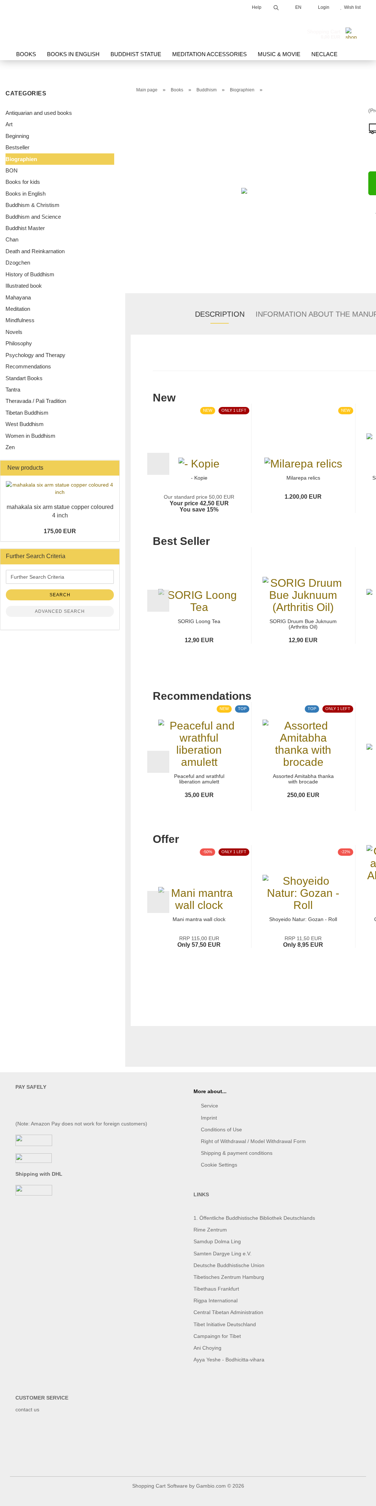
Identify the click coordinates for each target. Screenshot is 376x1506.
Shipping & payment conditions (236, 1153)
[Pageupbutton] (356, 1495)
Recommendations (28, 366)
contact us (27, 1409)
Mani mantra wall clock (199, 919)
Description (220, 314)
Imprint (209, 1118)
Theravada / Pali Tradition (36, 401)
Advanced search (60, 611)
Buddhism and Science (33, 217)
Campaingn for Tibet (217, 1336)
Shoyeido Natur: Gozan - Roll (303, 919)
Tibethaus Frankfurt (216, 1289)
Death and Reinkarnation (35, 251)
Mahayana (18, 297)
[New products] (111, 468)
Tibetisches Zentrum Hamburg (229, 1277)
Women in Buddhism (30, 436)
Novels (14, 332)
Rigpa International (216, 1300)
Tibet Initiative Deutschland (225, 1324)
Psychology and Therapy (35, 355)
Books (26, 54)
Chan (12, 239)
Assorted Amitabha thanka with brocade (303, 779)
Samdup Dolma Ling (217, 1241)
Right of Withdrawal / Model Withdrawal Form (253, 1141)
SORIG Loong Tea (199, 621)
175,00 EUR (60, 531)
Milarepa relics (303, 478)
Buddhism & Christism (32, 205)
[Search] (276, 6)
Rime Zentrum (210, 1230)
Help (256, 7)
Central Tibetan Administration (228, 1312)
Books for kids (23, 182)
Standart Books (24, 378)
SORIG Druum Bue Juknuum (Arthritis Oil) (303, 624)
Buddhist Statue (136, 54)
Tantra (13, 389)
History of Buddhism (30, 274)
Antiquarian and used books (39, 113)
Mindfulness (20, 320)
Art (9, 124)
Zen (10, 447)
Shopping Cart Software (160, 1486)
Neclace (324, 54)
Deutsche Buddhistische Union (229, 1265)
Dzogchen (18, 262)
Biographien (21, 159)
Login (322, 7)
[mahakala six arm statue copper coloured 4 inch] (60, 488)
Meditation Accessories (209, 54)
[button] (158, 464)
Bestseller (17, 147)
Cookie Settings (219, 1165)
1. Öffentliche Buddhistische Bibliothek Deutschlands (254, 1218)
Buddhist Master (25, 228)
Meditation (18, 309)
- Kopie (199, 478)
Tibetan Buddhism (27, 413)
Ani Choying (207, 1348)
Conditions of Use (221, 1129)
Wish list (351, 7)
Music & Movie (279, 54)
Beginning (17, 136)
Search (60, 594)
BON (12, 170)
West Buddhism (25, 424)
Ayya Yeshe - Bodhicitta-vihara (229, 1360)
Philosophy (19, 343)
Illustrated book (24, 286)
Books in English (73, 54)
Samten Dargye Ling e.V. (223, 1253)
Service (209, 1106)
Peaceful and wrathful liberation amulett (199, 779)
